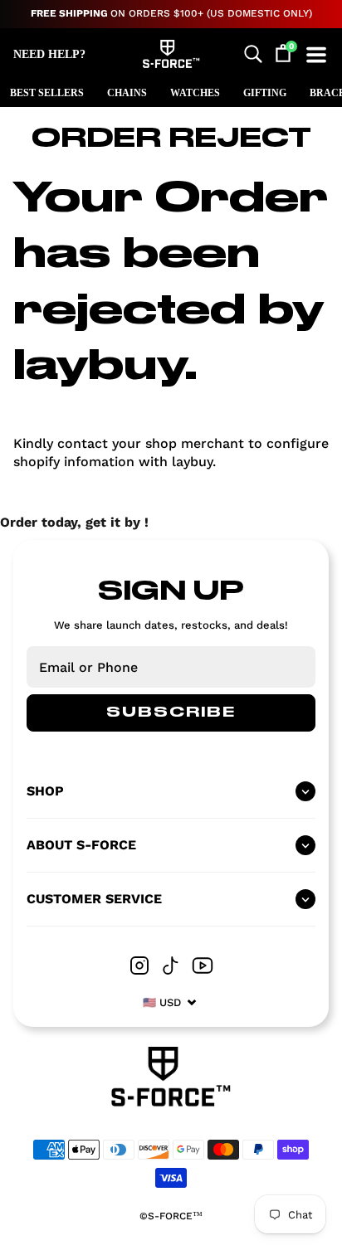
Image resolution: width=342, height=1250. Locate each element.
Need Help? (49, 54)
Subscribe (171, 712)
